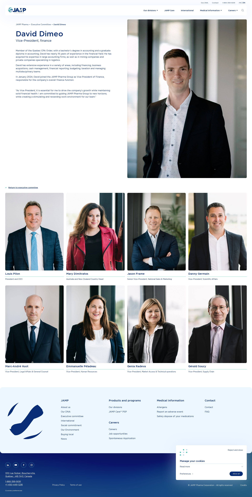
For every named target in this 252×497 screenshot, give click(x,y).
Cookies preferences (13, 490)
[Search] (243, 10)
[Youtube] (15, 465)
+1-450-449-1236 (14, 484)
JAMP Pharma (22, 24)
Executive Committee (41, 24)
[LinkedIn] (7, 465)
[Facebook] (23, 465)
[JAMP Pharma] (17, 10)
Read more (185, 467)
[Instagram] (31, 465)
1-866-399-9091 (13, 481)
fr (240, 3)
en (244, 3)
